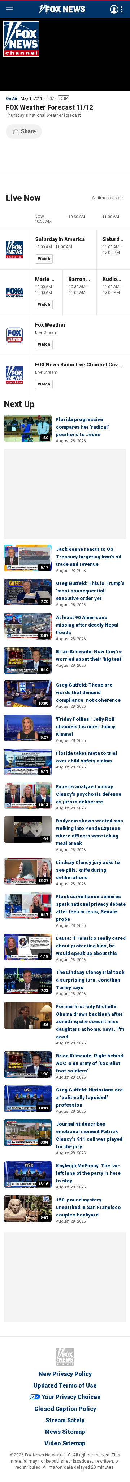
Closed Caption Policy (65, 1408)
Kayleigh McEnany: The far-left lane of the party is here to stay (88, 1173)
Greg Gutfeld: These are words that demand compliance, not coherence (88, 692)
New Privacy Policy (65, 1374)
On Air (12, 98)
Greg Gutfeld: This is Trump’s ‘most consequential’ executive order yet (90, 591)
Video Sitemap (65, 1443)
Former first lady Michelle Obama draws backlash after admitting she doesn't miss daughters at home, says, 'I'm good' (90, 1021)
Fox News (65, 1357)
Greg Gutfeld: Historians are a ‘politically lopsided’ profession (89, 1097)
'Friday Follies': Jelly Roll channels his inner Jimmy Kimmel (85, 726)
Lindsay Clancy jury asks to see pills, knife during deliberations (88, 870)
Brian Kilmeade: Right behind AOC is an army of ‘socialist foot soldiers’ (89, 1063)
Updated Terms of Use (65, 1385)
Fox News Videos (62, 9)
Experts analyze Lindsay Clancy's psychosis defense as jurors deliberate (88, 794)
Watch (44, 259)
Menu (9, 9)
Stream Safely (65, 1420)
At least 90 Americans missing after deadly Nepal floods (87, 625)
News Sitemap (65, 1431)
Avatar (114, 9)
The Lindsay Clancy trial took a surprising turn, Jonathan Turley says (90, 980)
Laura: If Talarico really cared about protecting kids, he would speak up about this (91, 946)
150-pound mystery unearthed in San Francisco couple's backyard (88, 1207)
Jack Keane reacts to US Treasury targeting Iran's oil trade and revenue (88, 556)
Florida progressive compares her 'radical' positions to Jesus (82, 427)
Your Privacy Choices (71, 1397)
